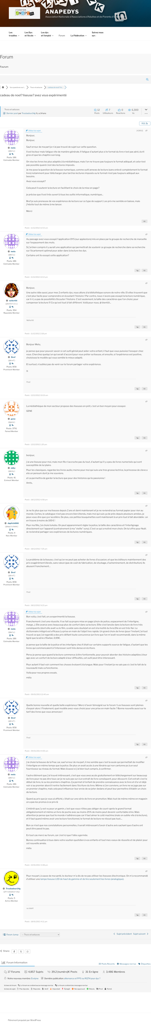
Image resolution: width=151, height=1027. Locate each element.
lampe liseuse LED (50, 879)
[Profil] (10, 154)
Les (13, 34)
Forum (62, 35)
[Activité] (13, 154)
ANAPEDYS (62, 11)
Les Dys (29, 34)
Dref (13, 357)
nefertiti (13, 300)
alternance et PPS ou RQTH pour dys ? (82, 978)
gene (13, 419)
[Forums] (3, 87)
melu (13, 148)
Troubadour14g (29, 113)
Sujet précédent (124, 934)
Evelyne (34, 978)
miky (13, 468)
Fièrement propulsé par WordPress (24, 1020)
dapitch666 (13, 523)
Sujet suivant (139, 934)
